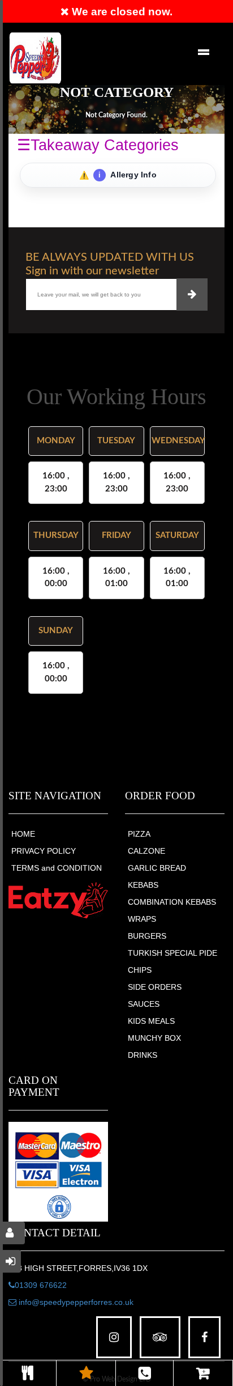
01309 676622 (41, 1285)
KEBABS (143, 884)
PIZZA (139, 833)
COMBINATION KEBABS (172, 901)
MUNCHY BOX (154, 1037)
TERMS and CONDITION (56, 867)
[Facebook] (204, 1337)
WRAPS (142, 918)
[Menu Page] (28, 1373)
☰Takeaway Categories (98, 145)
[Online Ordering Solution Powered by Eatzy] (58, 900)
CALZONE (146, 850)
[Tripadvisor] (160, 1337)
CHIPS (140, 969)
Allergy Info (127, 174)
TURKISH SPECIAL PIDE (172, 952)
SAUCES (143, 1003)
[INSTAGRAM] (114, 1337)
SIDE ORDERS (155, 986)
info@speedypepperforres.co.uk (74, 1302)
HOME (23, 833)
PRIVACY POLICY (43, 850)
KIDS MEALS (151, 1020)
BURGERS (147, 935)
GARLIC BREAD (157, 867)
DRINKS (142, 1054)
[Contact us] (144, 1373)
